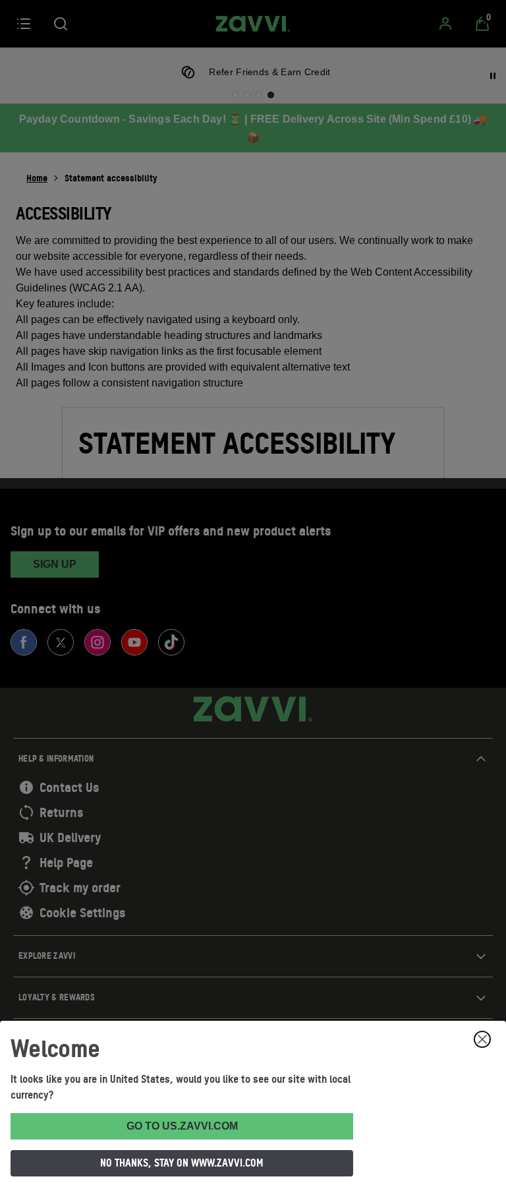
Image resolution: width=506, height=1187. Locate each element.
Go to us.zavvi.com (182, 1126)
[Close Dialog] (482, 1039)
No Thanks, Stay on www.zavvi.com (182, 1162)
